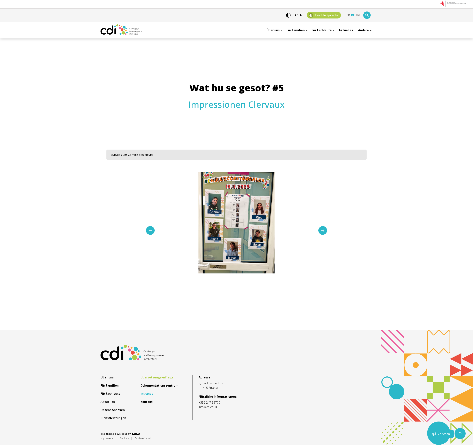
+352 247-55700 (209, 402)
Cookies (124, 438)
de (353, 15)
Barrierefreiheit (143, 438)
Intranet (146, 394)
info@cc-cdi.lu (208, 407)
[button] (322, 230)
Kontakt (146, 402)
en (358, 15)
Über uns (273, 30)
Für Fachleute (322, 30)
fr (348, 15)
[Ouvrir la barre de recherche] (367, 15)
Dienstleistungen (113, 418)
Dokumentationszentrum (159, 385)
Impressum (107, 438)
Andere (363, 30)
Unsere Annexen (113, 410)
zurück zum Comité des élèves (132, 155)
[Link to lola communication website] (136, 434)
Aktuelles (346, 30)
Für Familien (296, 30)
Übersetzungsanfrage (156, 377)
